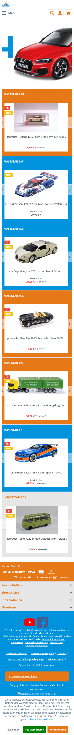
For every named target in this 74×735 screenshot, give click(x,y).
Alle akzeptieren (34, 729)
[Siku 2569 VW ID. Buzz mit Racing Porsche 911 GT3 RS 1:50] (36, 386)
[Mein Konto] (60, 12)
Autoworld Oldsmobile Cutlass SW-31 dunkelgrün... (36, 472)
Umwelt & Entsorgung (42, 653)
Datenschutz (25, 665)
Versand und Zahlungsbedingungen (44, 644)
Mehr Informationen (42, 719)
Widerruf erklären (24, 676)
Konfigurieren (58, 729)
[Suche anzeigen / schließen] (51, 12)
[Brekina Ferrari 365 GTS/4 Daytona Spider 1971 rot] (36, 117)
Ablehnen (13, 729)
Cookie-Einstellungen (16, 653)
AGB (37, 665)
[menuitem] (9, 12)
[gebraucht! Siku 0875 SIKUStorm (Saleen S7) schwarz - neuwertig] (37, 520)
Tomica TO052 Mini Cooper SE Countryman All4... (36, 204)
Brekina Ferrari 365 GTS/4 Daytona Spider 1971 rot (36, 136)
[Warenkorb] (68, 12)
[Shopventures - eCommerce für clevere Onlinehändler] (37, 693)
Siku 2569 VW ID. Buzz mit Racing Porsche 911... (36, 405)
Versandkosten (60, 630)
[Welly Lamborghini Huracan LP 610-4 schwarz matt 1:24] (36, 251)
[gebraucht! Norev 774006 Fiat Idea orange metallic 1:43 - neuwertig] (36, 318)
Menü (12, 13)
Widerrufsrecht (56, 659)
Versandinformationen (53, 639)
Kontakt (61, 653)
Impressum (17, 642)
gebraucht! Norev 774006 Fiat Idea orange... (36, 338)
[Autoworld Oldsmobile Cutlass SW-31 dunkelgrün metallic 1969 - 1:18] (36, 453)
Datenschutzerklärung (36, 642)
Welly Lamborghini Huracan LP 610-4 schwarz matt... (36, 271)
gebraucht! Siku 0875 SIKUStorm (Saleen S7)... (37, 538)
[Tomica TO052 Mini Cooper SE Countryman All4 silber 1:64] (36, 184)
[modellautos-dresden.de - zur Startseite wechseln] (6, 5)
